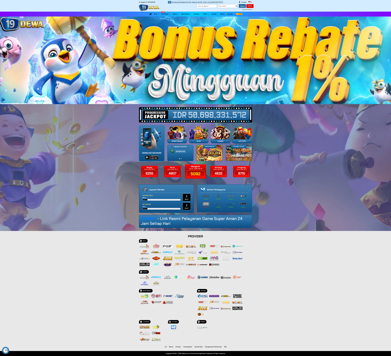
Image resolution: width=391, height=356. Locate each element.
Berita (222, 14)
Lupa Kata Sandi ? (247, 9)
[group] (239, 153)
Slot (155, 14)
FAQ (225, 347)
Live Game (164, 14)
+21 (166, 347)
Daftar (250, 6)
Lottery (196, 14)
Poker (205, 14)
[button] (388, 60)
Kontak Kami (199, 347)
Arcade (213, 14)
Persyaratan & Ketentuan (213, 347)
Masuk (242, 6)
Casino (174, 14)
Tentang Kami (187, 347)
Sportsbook (185, 14)
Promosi (230, 14)
